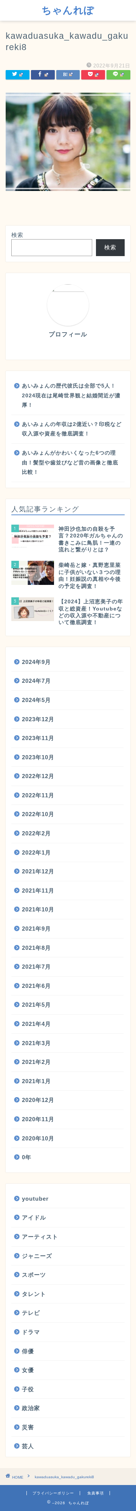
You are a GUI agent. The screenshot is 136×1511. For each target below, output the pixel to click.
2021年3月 (36, 1043)
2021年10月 (38, 909)
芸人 (28, 1446)
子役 (28, 1389)
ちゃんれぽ (68, 10)
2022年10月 (38, 814)
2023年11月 (38, 738)
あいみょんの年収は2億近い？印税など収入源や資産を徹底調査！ (72, 429)
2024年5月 (36, 700)
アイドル (34, 1217)
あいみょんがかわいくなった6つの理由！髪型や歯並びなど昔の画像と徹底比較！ (70, 462)
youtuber (35, 1198)
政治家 (31, 1408)
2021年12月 (38, 871)
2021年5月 (36, 1004)
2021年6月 (36, 986)
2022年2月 (36, 833)
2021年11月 (38, 890)
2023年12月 (38, 719)
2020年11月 (38, 1119)
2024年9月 (36, 662)
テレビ (31, 1313)
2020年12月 (38, 1100)
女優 (28, 1370)
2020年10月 (38, 1138)
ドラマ (31, 1332)
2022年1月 (36, 852)
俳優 (28, 1351)
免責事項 (95, 1493)
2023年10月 (38, 757)
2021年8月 (36, 948)
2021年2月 (36, 1062)
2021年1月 (36, 1081)
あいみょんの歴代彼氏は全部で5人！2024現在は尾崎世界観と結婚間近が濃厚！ (71, 395)
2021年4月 (36, 1024)
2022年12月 (38, 776)
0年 (26, 1157)
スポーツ (34, 1274)
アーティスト (40, 1236)
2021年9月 (36, 928)
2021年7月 (36, 966)
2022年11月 (38, 795)
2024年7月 (36, 681)
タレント (34, 1294)
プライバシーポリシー (53, 1493)
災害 (28, 1427)
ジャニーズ (37, 1256)
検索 (17, 235)
